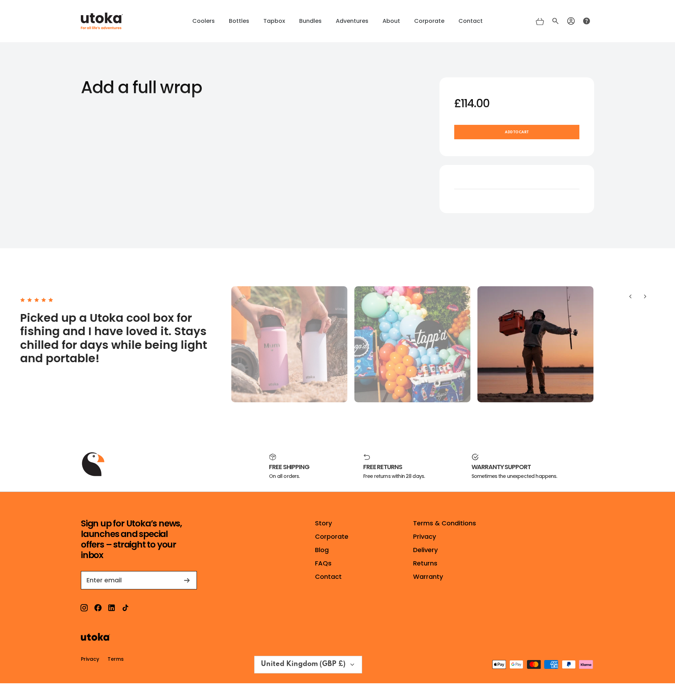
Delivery (425, 549)
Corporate (429, 21)
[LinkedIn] (111, 608)
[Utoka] (102, 21)
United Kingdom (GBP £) (303, 664)
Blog (322, 549)
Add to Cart (517, 132)
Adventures (352, 21)
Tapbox (274, 21)
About (391, 21)
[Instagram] (84, 608)
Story (323, 523)
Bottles (239, 21)
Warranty (428, 576)
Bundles (310, 21)
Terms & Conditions (444, 523)
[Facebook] (98, 608)
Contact (470, 21)
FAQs (323, 563)
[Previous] (630, 296)
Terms (116, 659)
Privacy (424, 536)
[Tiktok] (125, 608)
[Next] (645, 296)
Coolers (203, 21)
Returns (425, 563)
